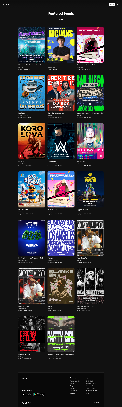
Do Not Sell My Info (91, 390)
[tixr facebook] (29, 403)
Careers (72, 393)
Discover (72, 388)
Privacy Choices (90, 388)
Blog (71, 386)
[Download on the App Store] (27, 394)
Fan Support (73, 390)
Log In (112, 4)
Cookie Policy (90, 381)
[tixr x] (23, 403)
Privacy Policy (90, 386)
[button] (6, 4)
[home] (24, 378)
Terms (87, 393)
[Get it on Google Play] (39, 394)
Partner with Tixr (75, 381)
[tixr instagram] (26, 403)
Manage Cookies (91, 383)
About (72, 383)
